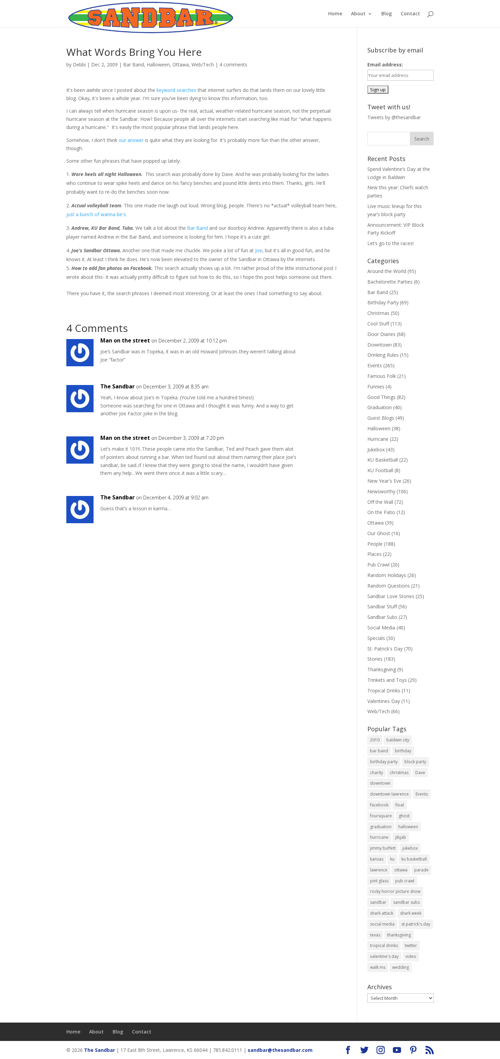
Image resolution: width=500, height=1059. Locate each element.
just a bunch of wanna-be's (96, 214)
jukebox (410, 848)
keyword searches (176, 90)
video (410, 956)
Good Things (381, 397)
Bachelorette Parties (390, 281)
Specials (376, 638)
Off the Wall (380, 502)
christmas (399, 772)
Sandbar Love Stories (390, 596)
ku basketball (414, 859)
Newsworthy (381, 491)
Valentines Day (383, 701)
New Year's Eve (384, 481)
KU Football (380, 470)
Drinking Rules (383, 355)
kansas (376, 859)
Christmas (378, 313)
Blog (386, 14)
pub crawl (404, 881)
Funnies (375, 386)
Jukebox (376, 449)
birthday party (384, 762)
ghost (404, 816)
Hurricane (377, 439)
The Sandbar (117, 386)
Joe (258, 250)
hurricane (379, 837)
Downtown (379, 344)
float (399, 805)
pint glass (379, 881)
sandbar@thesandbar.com (280, 1050)
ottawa (400, 870)
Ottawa (180, 64)
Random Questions (388, 585)
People (375, 544)
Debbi (79, 64)
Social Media (381, 627)
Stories (375, 659)
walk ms (377, 967)
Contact (410, 14)
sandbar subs (406, 902)
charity (376, 772)
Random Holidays (386, 575)
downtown (380, 783)
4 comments (233, 64)
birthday (403, 751)
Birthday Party (383, 302)
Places (374, 554)
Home (335, 14)
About (358, 14)
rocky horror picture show (395, 891)
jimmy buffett (383, 848)
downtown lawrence (389, 794)
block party (415, 762)
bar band (379, 751)
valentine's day (384, 956)
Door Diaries (381, 334)
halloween (408, 827)
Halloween (158, 64)
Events (374, 365)
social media (382, 924)
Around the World (386, 271)
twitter (411, 945)
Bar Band (133, 64)
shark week (410, 913)
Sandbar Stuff (382, 606)
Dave (420, 772)
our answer (131, 140)
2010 (375, 740)
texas (375, 935)
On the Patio (381, 512)
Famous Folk (381, 376)
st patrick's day (415, 924)
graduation (380, 827)
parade (421, 870)
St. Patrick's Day (385, 648)
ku (392, 859)
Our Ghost (378, 533)
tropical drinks (384, 945)
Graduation (379, 407)
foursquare (381, 816)
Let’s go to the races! (390, 243)
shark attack (381, 913)
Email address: (385, 64)
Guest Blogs (380, 418)
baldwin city (397, 740)
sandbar (378, 902)
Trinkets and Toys (387, 680)
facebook (379, 805)
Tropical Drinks (383, 690)
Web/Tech (202, 64)
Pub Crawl (378, 564)
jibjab (400, 837)
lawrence (378, 870)
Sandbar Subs (382, 617)
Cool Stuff (378, 323)
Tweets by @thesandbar (394, 117)
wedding (400, 967)
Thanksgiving (381, 669)
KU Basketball (382, 459)
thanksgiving (399, 935)
